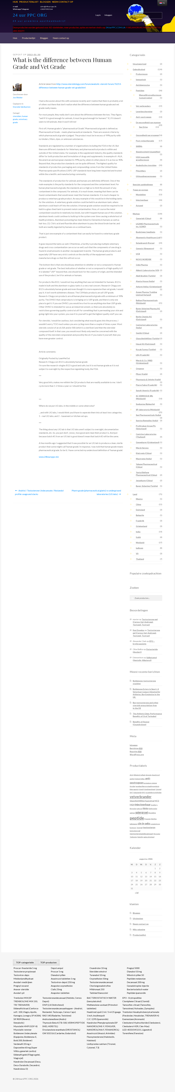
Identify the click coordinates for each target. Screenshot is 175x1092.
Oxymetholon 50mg (99, 978)
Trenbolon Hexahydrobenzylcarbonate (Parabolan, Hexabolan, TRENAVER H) (140, 1014)
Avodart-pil (19, 993)
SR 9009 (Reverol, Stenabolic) (22, 1021)
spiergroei (141, 812)
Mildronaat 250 (97, 989)
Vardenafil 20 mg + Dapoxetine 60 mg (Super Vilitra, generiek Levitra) (25, 1047)
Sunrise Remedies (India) (147, 420)
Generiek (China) (143, 218)
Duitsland (140, 510)
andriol (132, 779)
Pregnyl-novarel (21, 985)
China (138, 504)
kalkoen (139, 548)
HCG (157, 801)
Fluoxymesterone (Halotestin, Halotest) (101, 1038)
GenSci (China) (142, 333)
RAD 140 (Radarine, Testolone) (56, 1015)
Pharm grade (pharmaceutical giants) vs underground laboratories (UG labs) (96, 492)
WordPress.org (137, 754)
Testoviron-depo (21, 975)
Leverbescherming (144, 111)
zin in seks (144, 823)
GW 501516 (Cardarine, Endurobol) (59, 1033)
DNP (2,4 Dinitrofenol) (53, 1004)
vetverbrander (140, 797)
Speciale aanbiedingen (143, 184)
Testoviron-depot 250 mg (63, 982)
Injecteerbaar (142, 200)
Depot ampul (57, 968)
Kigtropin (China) (144, 453)
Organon (140, 368)
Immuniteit (141, 79)
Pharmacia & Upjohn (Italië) (148, 379)
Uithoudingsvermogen (146, 176)
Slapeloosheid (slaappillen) (148, 152)
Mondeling (141, 194)
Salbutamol (134, 824)
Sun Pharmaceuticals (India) (148, 415)
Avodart (132, 786)
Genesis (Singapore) (145, 248)
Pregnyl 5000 (133, 968)
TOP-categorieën (25, 962)
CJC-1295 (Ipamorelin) (97, 1019)
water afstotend (148, 837)
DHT (131, 792)
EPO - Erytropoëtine (132, 997)
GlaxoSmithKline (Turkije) (148, 338)
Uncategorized (139, 64)
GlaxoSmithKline (137, 801)
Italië (138, 537)
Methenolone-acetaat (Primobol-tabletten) (102, 1006)
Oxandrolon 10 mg (98, 968)
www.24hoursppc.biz (49, 456)
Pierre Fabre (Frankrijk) (146, 385)
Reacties (136, 751)
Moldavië (140, 542)
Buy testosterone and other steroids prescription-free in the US (145, 705)
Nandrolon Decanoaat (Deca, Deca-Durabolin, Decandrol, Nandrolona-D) (27, 1065)
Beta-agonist (134, 789)
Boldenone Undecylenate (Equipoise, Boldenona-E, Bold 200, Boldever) (25, 1037)
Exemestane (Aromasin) (133, 1019)
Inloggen (108, 15)
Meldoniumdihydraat (23, 978)
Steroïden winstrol (98, 971)
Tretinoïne (133, 837)
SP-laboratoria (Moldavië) (148, 409)
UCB (138, 254)
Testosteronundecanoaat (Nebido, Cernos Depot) (62, 999)
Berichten (136, 748)
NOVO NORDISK (143, 259)
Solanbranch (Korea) (145, 243)
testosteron (149, 827)
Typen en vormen (140, 190)
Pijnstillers (141, 171)
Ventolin (140, 837)
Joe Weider (18, 97)
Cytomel (158, 789)
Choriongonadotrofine (100, 985)
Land (135, 494)
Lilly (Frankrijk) (142, 355)
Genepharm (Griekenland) (147, 442)
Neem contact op (62, 1)
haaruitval (149, 801)
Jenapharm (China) (144, 480)
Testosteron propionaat (25, 971)
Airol (131, 775)
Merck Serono (142, 448)
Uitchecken (138, 918)
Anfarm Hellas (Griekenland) (149, 286)
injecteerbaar (143, 804)
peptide (137, 818)
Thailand (140, 559)
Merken (136, 214)
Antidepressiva (143, 85)
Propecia (147, 819)
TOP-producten (48, 962)
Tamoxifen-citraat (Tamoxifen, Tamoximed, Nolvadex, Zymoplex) (138, 1006)
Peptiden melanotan (136, 978)
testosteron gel (135, 831)
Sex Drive (143, 127)
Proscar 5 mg (57, 971)
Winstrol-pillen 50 (135, 975)
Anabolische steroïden (146, 165)
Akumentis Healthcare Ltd (148, 237)
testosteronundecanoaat (141, 834)
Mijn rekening (139, 929)
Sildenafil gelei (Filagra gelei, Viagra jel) (27, 1056)
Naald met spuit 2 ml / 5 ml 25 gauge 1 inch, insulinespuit (104, 1014)
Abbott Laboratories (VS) (147, 270)
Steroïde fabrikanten (21, 107)
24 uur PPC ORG (30, 15)
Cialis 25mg (56, 989)
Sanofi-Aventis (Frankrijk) (147, 390)
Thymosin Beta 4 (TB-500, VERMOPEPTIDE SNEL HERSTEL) (63, 1024)
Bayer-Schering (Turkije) (147, 486)
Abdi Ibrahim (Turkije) (146, 276)
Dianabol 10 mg (134, 971)
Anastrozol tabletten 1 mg (63, 978)
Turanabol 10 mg (98, 975)
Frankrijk (140, 521)
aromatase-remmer (150, 783)
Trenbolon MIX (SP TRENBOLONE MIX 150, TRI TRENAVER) (26, 1001)
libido (145, 808)
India (138, 531)
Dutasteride (137, 792)
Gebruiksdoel (139, 69)
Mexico (139, 499)
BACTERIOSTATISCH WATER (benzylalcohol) (101, 999)
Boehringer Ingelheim (145, 232)
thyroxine (157, 834)
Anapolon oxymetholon (62, 985)
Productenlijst (29, 1)
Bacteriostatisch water (137, 989)
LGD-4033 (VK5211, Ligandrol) (137, 1029)
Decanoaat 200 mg (136, 982)
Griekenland (141, 526)
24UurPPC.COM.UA (115, 27)
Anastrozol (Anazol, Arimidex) (101, 1033)
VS (137, 553)
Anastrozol (156, 775)
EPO (143, 792)
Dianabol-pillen (58, 975)
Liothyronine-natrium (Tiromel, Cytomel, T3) (101, 1046)
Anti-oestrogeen (143, 117)
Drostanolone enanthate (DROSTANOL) (61, 1029)
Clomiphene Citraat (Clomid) (135, 1001)
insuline (153, 805)
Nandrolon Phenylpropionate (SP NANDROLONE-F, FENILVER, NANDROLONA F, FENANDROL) (103, 1026)
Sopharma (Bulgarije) (145, 404)
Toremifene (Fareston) (132, 1033)
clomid (141, 789)
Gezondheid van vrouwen (147, 135)
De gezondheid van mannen (148, 122)
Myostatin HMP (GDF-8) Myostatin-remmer (25, 1028)
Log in (98, 15)
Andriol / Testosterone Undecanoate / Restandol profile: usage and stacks (39, 492)
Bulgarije (140, 515)
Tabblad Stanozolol (99, 993)
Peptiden (140, 90)
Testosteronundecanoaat (101, 982)
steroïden (17, 116)
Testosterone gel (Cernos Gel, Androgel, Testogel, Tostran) (145, 622)
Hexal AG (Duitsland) (145, 344)
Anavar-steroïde (21, 989)
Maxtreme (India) (144, 458)
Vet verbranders (143, 106)
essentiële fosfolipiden (153, 792)
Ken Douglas (138, 630)
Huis (15, 1)
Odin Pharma (142, 265)
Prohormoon (142, 74)
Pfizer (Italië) (142, 374)
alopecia (148, 775)
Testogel (139, 828)
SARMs (139, 146)
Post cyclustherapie (145, 141)
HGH (132, 804)
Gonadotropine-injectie (138, 985)
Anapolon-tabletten (60, 993)
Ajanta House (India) (145, 281)
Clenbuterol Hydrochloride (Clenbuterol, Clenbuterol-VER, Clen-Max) (141, 1024)
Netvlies (154, 819)
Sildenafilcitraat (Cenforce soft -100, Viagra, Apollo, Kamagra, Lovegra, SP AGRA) (27, 1012)
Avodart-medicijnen (23, 982)
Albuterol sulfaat (139, 775)
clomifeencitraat (149, 789)
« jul (136, 892)
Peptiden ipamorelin (136, 993)
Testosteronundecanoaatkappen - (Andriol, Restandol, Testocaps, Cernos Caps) (62, 1010)
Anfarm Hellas (140, 779)
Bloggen (45, 1)
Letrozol (139, 808)
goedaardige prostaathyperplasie (147, 786)
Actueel (139, 205)
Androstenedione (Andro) (54, 1019)
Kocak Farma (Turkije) (146, 349)
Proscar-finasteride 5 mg (25, 968)
